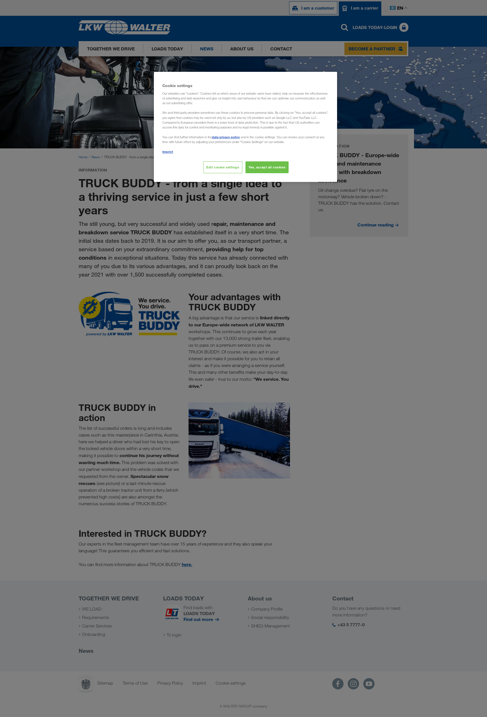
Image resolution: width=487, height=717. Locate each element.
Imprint (167, 152)
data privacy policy (226, 137)
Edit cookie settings (222, 167)
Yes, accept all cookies (267, 167)
